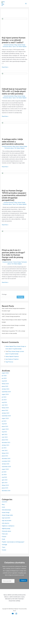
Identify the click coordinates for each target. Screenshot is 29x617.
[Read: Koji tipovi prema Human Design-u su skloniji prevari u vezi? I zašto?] (14, 26)
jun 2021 (4, 448)
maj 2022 (4, 432)
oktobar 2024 (5, 389)
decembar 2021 (6, 442)
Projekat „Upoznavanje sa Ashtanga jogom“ (13, 542)
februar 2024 (5, 408)
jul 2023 (4, 421)
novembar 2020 (6, 461)
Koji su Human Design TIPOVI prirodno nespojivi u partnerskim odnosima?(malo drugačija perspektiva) (14, 195)
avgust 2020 (5, 469)
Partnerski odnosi (7, 46)
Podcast (4, 536)
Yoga (6, 362)
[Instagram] (16, 613)
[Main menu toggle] (26, 3)
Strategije (4, 544)
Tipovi (14, 46)
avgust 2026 (5, 373)
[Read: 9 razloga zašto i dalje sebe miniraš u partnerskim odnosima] (14, 129)
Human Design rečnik (7, 515)
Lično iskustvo (5, 523)
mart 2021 (5, 450)
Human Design (21, 45)
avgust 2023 (5, 418)
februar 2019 (5, 485)
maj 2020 (4, 477)
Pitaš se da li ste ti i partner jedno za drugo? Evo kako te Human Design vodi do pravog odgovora (13, 255)
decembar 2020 (6, 458)
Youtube (4, 550)
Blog (15, 45)
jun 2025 (4, 378)
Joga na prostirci (6, 518)
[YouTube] (13, 613)
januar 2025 (5, 386)
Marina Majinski (9, 346)
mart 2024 (5, 405)
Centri (17, 146)
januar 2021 (5, 456)
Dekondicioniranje (6, 510)
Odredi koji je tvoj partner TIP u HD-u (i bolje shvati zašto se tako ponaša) (14, 91)
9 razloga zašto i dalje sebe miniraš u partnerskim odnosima (13, 141)
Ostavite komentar (9, 45)
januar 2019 (5, 488)
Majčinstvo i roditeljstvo (8, 526)
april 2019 (4, 482)
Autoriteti (4, 502)
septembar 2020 (6, 466)
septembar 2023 (6, 416)
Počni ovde (5, 534)
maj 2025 (4, 381)
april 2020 (4, 480)
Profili (3, 539)
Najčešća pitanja (6, 528)
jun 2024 (4, 400)
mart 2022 (5, 437)
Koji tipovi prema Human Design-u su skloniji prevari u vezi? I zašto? (13, 40)
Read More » (5, 67)
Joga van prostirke (6, 520)
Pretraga (4, 294)
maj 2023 (4, 424)
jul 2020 (4, 472)
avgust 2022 (5, 429)
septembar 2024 (6, 392)
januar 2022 (5, 440)
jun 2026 (4, 375)
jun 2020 (4, 474)
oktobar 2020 (5, 464)
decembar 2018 (6, 490)
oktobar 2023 (5, 413)
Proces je (10, 362)
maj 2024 (4, 402)
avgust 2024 (5, 394)
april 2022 (4, 434)
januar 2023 (5, 426)
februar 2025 (5, 384)
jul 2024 (4, 397)
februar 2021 (5, 453)
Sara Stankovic (9, 359)
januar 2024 (5, 410)
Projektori (16, 356)
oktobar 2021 (5, 445)
